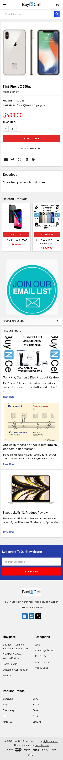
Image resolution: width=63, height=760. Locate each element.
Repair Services (42, 661)
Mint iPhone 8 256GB (16, 240)
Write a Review (11, 91)
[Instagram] (31, 616)
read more (8, 396)
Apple (6, 704)
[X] (19, 159)
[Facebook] (25, 616)
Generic (37, 710)
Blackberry (8, 710)
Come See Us (10, 663)
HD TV (36, 704)
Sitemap (7, 675)
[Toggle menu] (4, 4)
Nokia (36, 715)
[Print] (13, 159)
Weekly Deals (41, 667)
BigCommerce (50, 740)
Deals (37, 644)
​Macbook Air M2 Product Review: (26, 512)
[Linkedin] (26, 159)
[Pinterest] (33, 159)
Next (59, 228)
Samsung (8, 698)
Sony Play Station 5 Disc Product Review (31, 377)
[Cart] (58, 4)
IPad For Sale (41, 656)
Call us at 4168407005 (31, 607)
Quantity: (9, 121)
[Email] (6, 159)
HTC (5, 715)
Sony (35, 698)
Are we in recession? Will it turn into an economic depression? (30, 447)
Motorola (8, 721)
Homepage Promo (44, 650)
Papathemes (42, 744)
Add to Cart (16, 234)
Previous (4, 228)
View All (37, 721)
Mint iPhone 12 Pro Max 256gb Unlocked (47, 242)
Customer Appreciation (15, 669)
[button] (32, 287)
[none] (31, 52)
